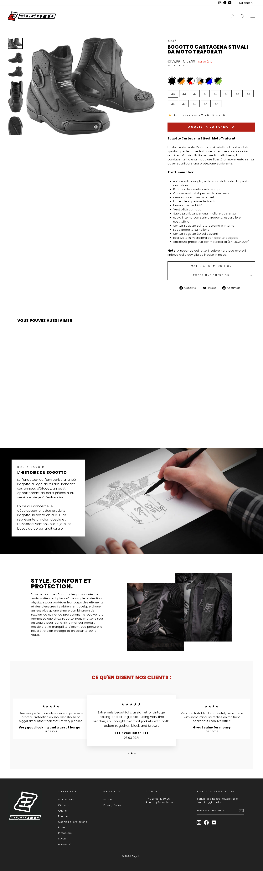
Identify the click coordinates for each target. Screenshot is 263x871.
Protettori (64, 827)
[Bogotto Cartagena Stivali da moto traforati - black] (31, 430)
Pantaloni (64, 816)
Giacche (64, 805)
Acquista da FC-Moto (211, 127)
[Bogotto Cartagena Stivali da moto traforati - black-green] (57, 430)
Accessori (64, 844)
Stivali (62, 838)
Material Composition (211, 266)
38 (173, 94)
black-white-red (190, 81)
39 (184, 104)
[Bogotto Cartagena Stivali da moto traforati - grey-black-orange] (47, 430)
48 (227, 94)
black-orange (181, 81)
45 (206, 104)
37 (195, 94)
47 (216, 104)
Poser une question (211, 275)
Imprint (108, 799)
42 (216, 94)
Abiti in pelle (66, 799)
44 (248, 94)
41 (205, 94)
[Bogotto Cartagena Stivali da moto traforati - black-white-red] (42, 430)
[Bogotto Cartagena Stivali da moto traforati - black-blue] (52, 430)
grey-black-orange (200, 81)
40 (195, 104)
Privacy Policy (112, 805)
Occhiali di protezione (72, 821)
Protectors (65, 833)
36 (173, 104)
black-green (218, 81)
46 (238, 94)
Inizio (171, 41)
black (172, 81)
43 (184, 94)
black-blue (209, 81)
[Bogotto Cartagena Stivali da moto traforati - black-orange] (36, 430)
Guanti (62, 810)
